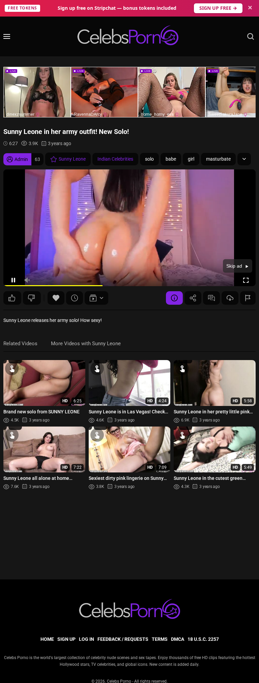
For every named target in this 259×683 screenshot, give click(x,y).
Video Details (174, 298)
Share (192, 298)
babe (171, 159)
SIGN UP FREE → (218, 8)
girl (191, 159)
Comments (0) (211, 298)
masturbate (218, 159)
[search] (251, 36)
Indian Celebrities (115, 159)
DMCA (177, 639)
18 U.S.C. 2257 (203, 639)
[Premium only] (230, 298)
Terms (160, 639)
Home (47, 639)
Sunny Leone (72, 159)
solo (149, 159)
